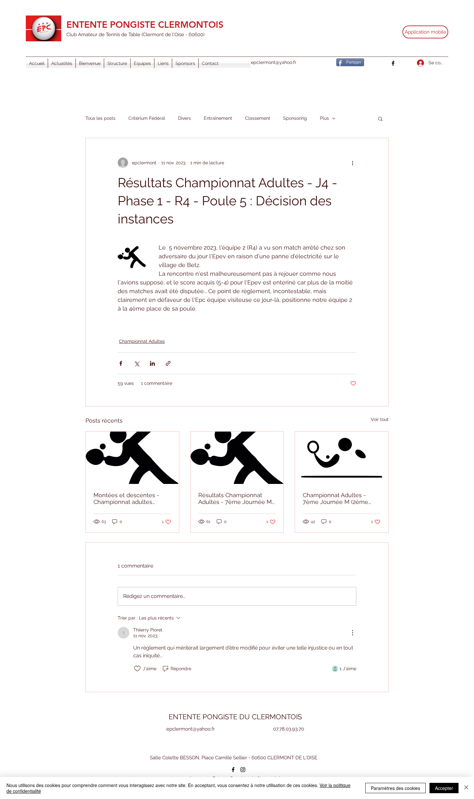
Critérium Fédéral (146, 118)
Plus (324, 118)
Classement (257, 118)
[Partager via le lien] (168, 363)
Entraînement (218, 118)
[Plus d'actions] (352, 163)
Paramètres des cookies (395, 788)
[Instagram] (243, 769)
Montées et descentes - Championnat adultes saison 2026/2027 (126, 498)
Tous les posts (100, 118)
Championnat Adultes (142, 341)
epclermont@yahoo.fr (273, 62)
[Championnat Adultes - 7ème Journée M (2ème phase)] (341, 458)
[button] (380, 118)
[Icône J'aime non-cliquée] (137, 668)
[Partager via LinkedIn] (152, 363)
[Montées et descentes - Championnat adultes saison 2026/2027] (132, 458)
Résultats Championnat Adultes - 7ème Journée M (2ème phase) (235, 498)
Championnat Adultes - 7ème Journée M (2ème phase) (335, 498)
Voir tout (380, 419)
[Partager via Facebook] (121, 363)
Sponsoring (295, 118)
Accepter (444, 788)
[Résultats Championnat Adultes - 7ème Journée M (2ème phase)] (237, 458)
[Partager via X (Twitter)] (136, 363)
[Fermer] (466, 788)
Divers (184, 118)
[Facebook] (393, 63)
